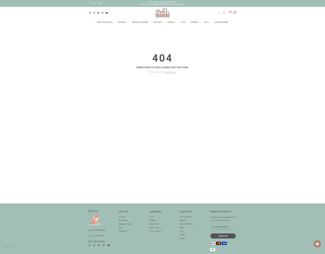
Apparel (182, 220)
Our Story (122, 217)
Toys (181, 231)
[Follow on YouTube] (107, 12)
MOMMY (194, 22)
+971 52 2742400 (98, 236)
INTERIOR (157, 22)
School (182, 235)
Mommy (183, 238)
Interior (182, 227)
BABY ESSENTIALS (104, 22)
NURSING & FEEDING (140, 22)
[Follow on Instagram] (94, 12)
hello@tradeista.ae (99, 230)
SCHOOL (170, 22)
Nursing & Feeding (186, 224)
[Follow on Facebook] (90, 12)
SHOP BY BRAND (221, 22)
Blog (120, 227)
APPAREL (122, 22)
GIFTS (206, 22)
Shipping (152, 220)
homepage (170, 72)
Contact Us (123, 231)
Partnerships (123, 220)
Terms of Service (155, 231)
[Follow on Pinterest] (102, 12)
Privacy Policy (154, 227)
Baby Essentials (185, 217)
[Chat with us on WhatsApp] (9, 245)
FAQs (151, 217)
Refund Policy (154, 224)
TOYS (182, 22)
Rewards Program (125, 224)
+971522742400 (96, 3)
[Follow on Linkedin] (98, 12)
